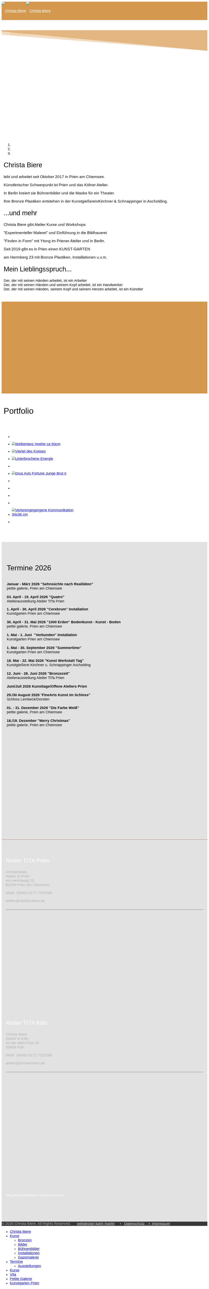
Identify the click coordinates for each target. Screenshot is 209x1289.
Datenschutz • (138, 1224)
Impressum (161, 1224)
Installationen (29, 75)
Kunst (14, 1236)
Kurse (14, 114)
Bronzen (25, 1240)
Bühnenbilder (29, 71)
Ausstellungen (29, 1266)
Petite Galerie (21, 150)
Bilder (22, 67)
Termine (16, 91)
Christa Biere (20, 1232)
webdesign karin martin (96, 1224)
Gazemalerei (28, 80)
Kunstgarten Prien (24, 1283)
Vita (13, 132)
